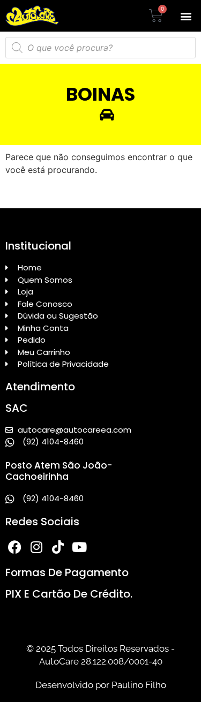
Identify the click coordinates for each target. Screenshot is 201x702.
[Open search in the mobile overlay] (100, 47)
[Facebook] (14, 547)
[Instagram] (36, 547)
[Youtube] (79, 547)
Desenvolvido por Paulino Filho (100, 685)
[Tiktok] (57, 547)
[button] (186, 16)
